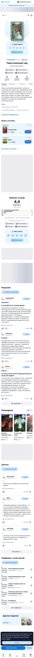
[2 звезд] (13, 48)
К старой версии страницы (16, 5)
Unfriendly (10, 528)
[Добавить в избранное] (28, 15)
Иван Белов (4, 437)
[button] (17, 31)
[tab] (4, 84)
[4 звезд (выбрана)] (13, 59)
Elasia (8, 498)
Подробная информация (9, 115)
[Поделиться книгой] (31, 15)
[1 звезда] (10, 48)
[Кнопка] (10, 416)
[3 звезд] (17, 48)
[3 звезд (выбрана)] (12, 59)
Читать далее (5, 322)
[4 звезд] (20, 48)
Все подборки (16, 608)
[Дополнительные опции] (24, 648)
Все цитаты (16, 551)
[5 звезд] (23, 48)
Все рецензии (16, 403)
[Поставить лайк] (2, 328)
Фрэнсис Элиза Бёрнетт (17, 66)
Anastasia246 (9, 298)
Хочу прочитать (11, 648)
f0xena (7, 366)
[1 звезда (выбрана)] (9, 59)
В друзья (27, 298)
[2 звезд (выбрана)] (10, 59)
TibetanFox (8, 333)
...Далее (8, 639)
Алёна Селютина (19, 437)
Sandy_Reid (10, 476)
